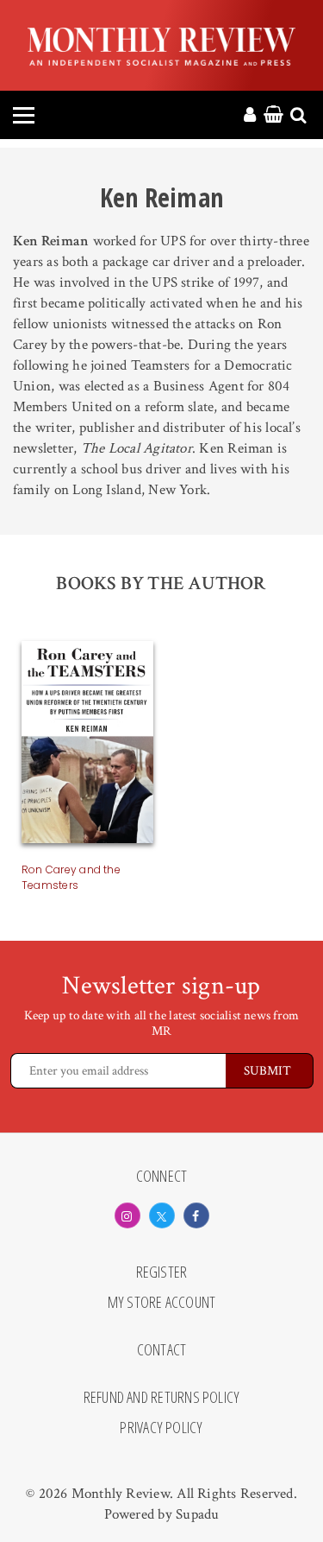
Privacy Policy (161, 1427)
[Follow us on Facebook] (196, 1215)
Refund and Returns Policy (162, 1397)
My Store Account (162, 1302)
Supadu (197, 1514)
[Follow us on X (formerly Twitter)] (162, 1215)
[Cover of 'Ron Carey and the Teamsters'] (87, 745)
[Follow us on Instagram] (127, 1215)
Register (162, 1272)
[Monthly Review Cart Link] (273, 115)
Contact (162, 1350)
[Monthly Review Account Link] (249, 115)
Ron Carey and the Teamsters (71, 877)
